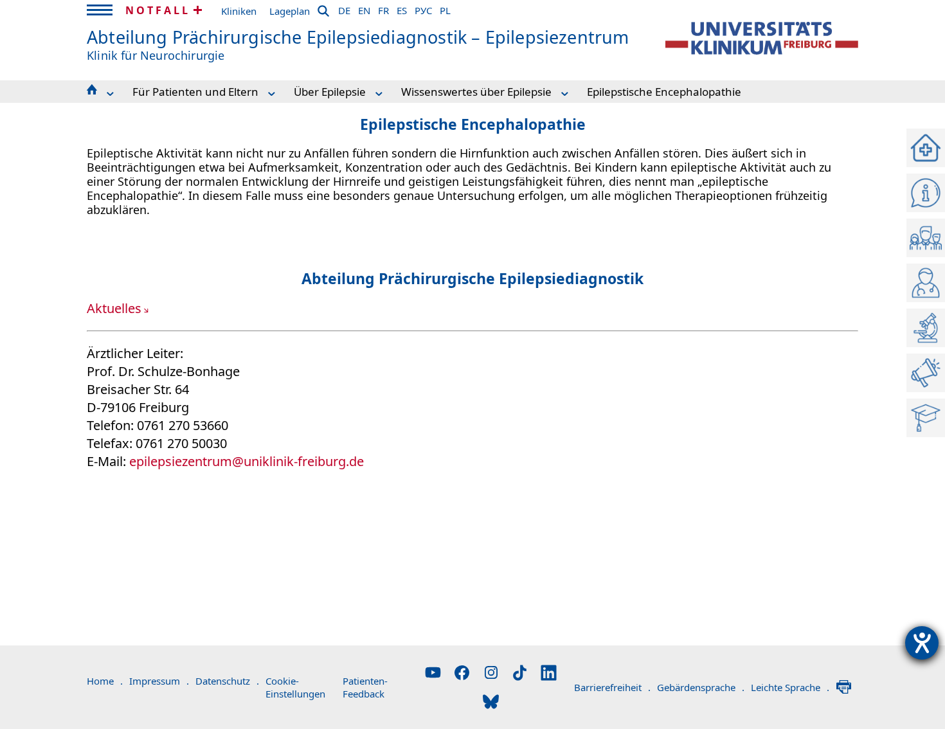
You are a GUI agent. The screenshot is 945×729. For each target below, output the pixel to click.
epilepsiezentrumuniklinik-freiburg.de (246, 461)
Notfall (157, 10)
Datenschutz (227, 680)
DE (344, 8)
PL (445, 8)
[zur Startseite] (761, 38)
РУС (423, 8)
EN (364, 8)
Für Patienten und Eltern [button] (195, 91)
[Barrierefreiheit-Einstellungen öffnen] (922, 643)
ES (402, 8)
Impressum (159, 680)
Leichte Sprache (790, 687)
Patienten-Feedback (365, 687)
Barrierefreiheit (612, 687)
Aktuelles (114, 308)
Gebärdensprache (700, 687)
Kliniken (238, 10)
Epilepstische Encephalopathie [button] (664, 91)
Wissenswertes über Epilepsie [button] (476, 91)
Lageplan (289, 10)
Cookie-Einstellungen (295, 687)
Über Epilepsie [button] (330, 91)
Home (105, 680)
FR (383, 8)
